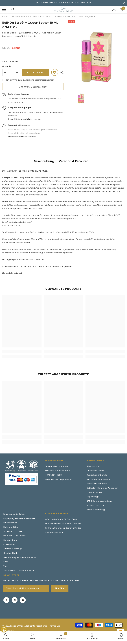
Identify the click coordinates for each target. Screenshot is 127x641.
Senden (59, 588)
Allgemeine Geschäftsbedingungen (39, 80)
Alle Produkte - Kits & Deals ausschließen (31, 16)
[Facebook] (6, 600)
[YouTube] (23, 600)
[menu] (4, 9)
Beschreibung (44, 161)
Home (5, 16)
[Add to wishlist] (54, 72)
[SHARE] (61, 72)
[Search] (13, 9)
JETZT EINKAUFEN (83, 2)
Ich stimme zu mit (15, 80)
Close (124, 3)
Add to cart (35, 72)
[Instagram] (15, 600)
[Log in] (114, 9)
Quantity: (7, 66)
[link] (22, 351)
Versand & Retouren (73, 161)
